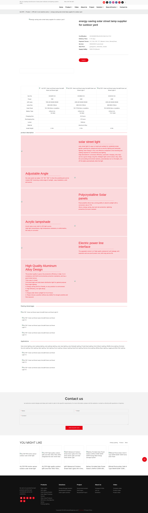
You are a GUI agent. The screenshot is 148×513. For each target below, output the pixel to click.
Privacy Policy (88, 510)
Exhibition (97, 492)
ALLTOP (22, 12)
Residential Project (82, 492)
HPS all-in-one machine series (40, 12)
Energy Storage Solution (65, 488)
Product (28, 12)
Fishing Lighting (114, 442)
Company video (117, 488)
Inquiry (84, 60)
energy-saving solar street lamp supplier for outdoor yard (66, 12)
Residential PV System (65, 490)
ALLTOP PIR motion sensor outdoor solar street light (28, 467)
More (126, 442)
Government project (82, 488)
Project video (116, 492)
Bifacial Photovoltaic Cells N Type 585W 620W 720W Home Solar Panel (118, 468)
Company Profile (99, 488)
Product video (117, 490)
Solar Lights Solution (64, 492)
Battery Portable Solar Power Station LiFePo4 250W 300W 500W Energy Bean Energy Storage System (95, 468)
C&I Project (80, 490)
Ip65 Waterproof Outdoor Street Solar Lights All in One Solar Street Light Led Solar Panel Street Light (73, 468)
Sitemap (81, 510)
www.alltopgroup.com (72, 510)
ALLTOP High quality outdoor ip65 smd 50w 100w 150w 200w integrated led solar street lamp (51, 468)
